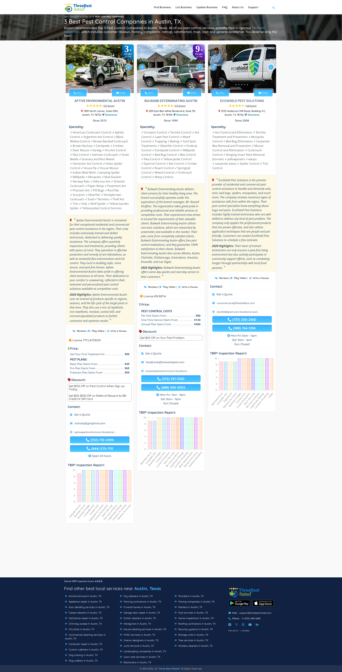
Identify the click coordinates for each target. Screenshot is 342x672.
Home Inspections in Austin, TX (196, 618)
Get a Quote (82, 414)
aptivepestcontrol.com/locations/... (95, 432)
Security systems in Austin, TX (195, 629)
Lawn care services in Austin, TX (141, 656)
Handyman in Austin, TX (137, 623)
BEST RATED (70, 16)
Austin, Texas (147, 588)
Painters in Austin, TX (190, 607)
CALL (79, 92)
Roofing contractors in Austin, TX (197, 623)
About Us (237, 7)
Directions (111, 114)
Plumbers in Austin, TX (191, 596)
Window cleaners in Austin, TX (195, 645)
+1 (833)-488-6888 (251, 618)
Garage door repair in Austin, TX (141, 612)
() (109, 105)
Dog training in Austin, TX (83, 655)
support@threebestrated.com (255, 612)
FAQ (224, 7)
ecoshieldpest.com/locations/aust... (238, 311)
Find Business (162, 7)
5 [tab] (105, 84)
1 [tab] (93, 84)
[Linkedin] (257, 624)
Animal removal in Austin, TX (84, 596)
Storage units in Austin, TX (193, 634)
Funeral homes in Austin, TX (139, 607)
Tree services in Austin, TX (193, 640)
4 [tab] (102, 84)
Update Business (206, 7)
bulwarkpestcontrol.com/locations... (167, 371)
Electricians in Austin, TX (137, 662)
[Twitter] (236, 624)
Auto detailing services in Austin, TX (88, 607)
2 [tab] (96, 84)
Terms (246, 631)
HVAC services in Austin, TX (139, 634)
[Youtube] (250, 624)
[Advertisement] (171, 552)
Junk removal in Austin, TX (138, 645)
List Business (183, 7)
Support (253, 7)
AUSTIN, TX (85, 16)
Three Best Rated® (169, 668)
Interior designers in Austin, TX (140, 640)
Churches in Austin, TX (81, 629)
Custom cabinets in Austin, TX (85, 649)
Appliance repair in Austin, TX (85, 601)
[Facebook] (230, 624)
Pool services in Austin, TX (193, 612)
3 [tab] (99, 84)
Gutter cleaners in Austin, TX (139, 618)
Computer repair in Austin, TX (85, 644)
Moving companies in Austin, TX (196, 601)
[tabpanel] (100, 68)
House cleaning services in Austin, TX (144, 629)
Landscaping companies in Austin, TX (144, 651)
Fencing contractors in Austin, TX (142, 601)
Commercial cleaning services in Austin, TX (85, 636)
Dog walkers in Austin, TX (83, 660)
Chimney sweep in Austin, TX (85, 623)
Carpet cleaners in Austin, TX (84, 612)
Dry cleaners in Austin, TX (138, 596)
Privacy (234, 631)
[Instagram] (243, 624)
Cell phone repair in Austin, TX (85, 618)
